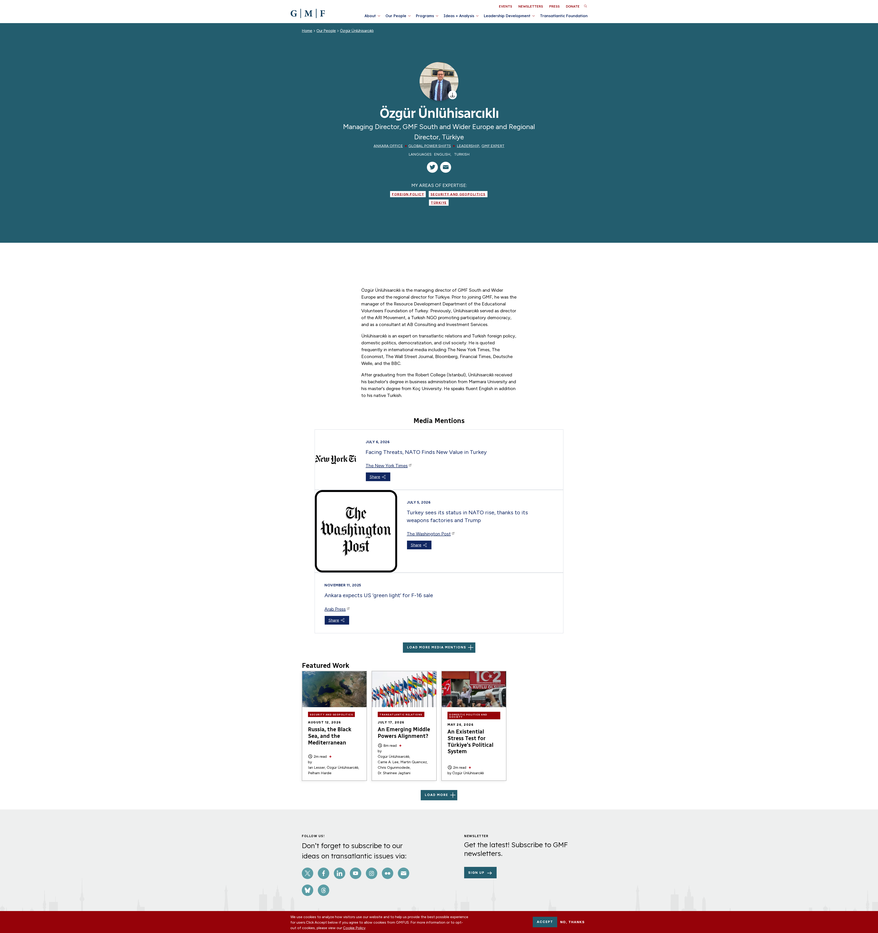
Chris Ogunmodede (394, 767)
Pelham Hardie (320, 773)
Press (554, 6)
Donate (573, 6)
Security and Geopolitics (458, 194)
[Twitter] (432, 167)
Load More (436, 795)
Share (374, 476)
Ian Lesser (316, 767)
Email (403, 873)
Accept (545, 922)
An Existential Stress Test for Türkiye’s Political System (470, 741)
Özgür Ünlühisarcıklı (357, 30)
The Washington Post (429, 534)
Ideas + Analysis (459, 15)
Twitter (307, 873)
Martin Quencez (413, 762)
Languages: (420, 154)
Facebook (323, 873)
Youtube (355, 873)
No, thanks (572, 922)
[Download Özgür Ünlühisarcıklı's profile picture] (452, 95)
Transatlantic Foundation (564, 15)
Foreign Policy (408, 194)
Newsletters (530, 6)
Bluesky (307, 890)
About (370, 15)
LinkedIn (339, 873)
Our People (395, 15)
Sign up (476, 873)
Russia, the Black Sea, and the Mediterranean (329, 736)
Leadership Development (507, 15)
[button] (585, 6)
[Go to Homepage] (307, 13)
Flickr (387, 873)
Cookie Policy (354, 928)
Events (505, 6)
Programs (425, 15)
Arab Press (335, 609)
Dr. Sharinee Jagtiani (394, 773)
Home (307, 30)
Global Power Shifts (429, 146)
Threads (323, 890)
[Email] (445, 167)
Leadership (468, 146)
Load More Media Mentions (436, 647)
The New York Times (387, 465)
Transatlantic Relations (401, 714)
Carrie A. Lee (388, 762)
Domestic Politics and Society (468, 715)
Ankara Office (388, 146)
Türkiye (439, 203)
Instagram (371, 873)
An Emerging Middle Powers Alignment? (404, 732)
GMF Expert (493, 146)
